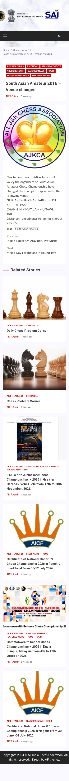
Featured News (35, 71)
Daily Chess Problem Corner (34, 298)
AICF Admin (13, 337)
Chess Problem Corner (34, 368)
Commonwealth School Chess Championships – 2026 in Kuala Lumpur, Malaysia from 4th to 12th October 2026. (34, 606)
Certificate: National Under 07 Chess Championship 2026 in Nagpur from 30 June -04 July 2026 (34, 693)
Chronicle (32, 326)
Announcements (51, 66)
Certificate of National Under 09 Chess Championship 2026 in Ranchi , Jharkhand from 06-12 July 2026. (34, 526)
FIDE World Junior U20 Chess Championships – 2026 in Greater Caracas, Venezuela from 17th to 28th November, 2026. (34, 439)
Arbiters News (15, 71)
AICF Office (12, 96)
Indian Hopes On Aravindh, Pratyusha (32, 238)
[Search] (59, 36)
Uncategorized (41, 75)
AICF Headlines (15, 66)
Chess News (33, 466)
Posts (51, 71)
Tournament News (18, 75)
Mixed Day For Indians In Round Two (31, 250)
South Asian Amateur (26, 229)
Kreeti (36, 759)
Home (45, 466)
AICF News (32, 66)
